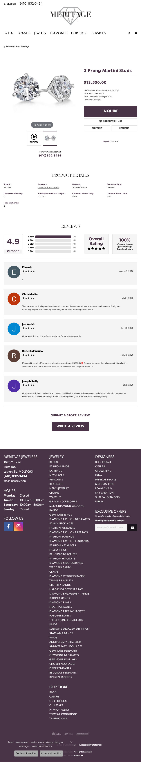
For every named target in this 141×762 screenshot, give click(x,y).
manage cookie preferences (35, 746)
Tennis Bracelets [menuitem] (61, 580)
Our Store (79, 33)
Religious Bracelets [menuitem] (63, 554)
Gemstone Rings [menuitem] (60, 515)
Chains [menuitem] (54, 493)
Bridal (9, 33)
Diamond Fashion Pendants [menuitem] (68, 541)
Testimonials (58, 718)
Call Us (54, 696)
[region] (42, 91)
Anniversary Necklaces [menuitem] (65, 646)
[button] (10, 4)
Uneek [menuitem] (99, 501)
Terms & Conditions (63, 714)
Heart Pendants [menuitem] (60, 607)
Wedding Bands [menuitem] (60, 567)
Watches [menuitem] (55, 497)
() (74, 237)
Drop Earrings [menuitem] (59, 598)
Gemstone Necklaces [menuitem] (64, 655)
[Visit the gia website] (56, 734)
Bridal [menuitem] (53, 462)
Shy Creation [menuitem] (104, 493)
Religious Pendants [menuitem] (63, 673)
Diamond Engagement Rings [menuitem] (69, 594)
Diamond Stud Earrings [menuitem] (66, 563)
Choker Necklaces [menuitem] (62, 664)
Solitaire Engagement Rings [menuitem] (69, 629)
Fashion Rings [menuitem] (59, 466)
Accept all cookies (51, 753)
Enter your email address (109, 520)
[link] (31, 4)
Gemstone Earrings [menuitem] (63, 659)
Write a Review (70, 426)
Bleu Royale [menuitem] (103, 462)
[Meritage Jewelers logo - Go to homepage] (70, 16)
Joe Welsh (28, 324)
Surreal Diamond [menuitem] (107, 497)
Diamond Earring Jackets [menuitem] (67, 611)
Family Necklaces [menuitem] (61, 523)
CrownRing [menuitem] (103, 471)
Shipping (97, 128)
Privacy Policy (59, 710)
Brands (24, 33)
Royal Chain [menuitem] (103, 488)
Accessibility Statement (90, 745)
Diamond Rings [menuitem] (60, 602)
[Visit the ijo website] (68, 734)
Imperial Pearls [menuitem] (105, 479)
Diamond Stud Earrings (17, 47)
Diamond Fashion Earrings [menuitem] (68, 532)
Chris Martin (30, 294)
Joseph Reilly (30, 381)
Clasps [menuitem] (54, 572)
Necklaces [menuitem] (56, 475)
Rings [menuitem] (53, 637)
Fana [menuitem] (98, 475)
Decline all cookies (26, 753)
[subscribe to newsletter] (132, 527)
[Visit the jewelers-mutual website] (82, 734)
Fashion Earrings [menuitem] (61, 536)
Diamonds (58, 33)
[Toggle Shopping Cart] (135, 34)
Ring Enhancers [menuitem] (60, 677)
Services (99, 33)
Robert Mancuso (32, 351)
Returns (124, 128)
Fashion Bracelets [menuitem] (62, 558)
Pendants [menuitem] (56, 479)
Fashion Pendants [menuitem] (62, 528)
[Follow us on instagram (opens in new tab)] (18, 526)
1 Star (31, 251)
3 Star (31, 244)
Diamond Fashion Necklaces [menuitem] (69, 519)
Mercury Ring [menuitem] (105, 484)
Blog (52, 692)
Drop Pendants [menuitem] (60, 668)
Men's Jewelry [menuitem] (59, 488)
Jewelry (40, 33)
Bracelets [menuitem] (56, 484)
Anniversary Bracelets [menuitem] (65, 642)
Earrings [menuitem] (55, 471)
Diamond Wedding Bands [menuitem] (67, 576)
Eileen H (27, 267)
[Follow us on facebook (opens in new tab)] (8, 526)
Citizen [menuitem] (100, 466)
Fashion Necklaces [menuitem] (62, 545)
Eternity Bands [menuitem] (59, 585)
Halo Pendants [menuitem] (60, 615)
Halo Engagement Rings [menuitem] (66, 589)
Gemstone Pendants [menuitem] (63, 651)
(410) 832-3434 (50, 155)
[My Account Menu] (129, 34)
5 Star (31, 237)
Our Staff (56, 705)
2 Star (31, 248)
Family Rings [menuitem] (58, 550)
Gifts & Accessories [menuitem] (63, 501)
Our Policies (58, 701)
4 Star (31, 240)
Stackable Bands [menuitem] (61, 633)
